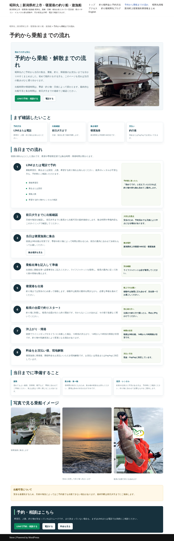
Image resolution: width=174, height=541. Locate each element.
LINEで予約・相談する (27, 98)
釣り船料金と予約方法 (110, 5)
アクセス (93, 8)
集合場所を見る (35, 252)
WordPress (33, 537)
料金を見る (65, 526)
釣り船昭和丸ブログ (111, 8)
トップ (92, 5)
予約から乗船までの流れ (136, 5)
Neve (12, 537)
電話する (49, 98)
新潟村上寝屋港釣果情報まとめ (140, 8)
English (92, 12)
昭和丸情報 (157, 5)
